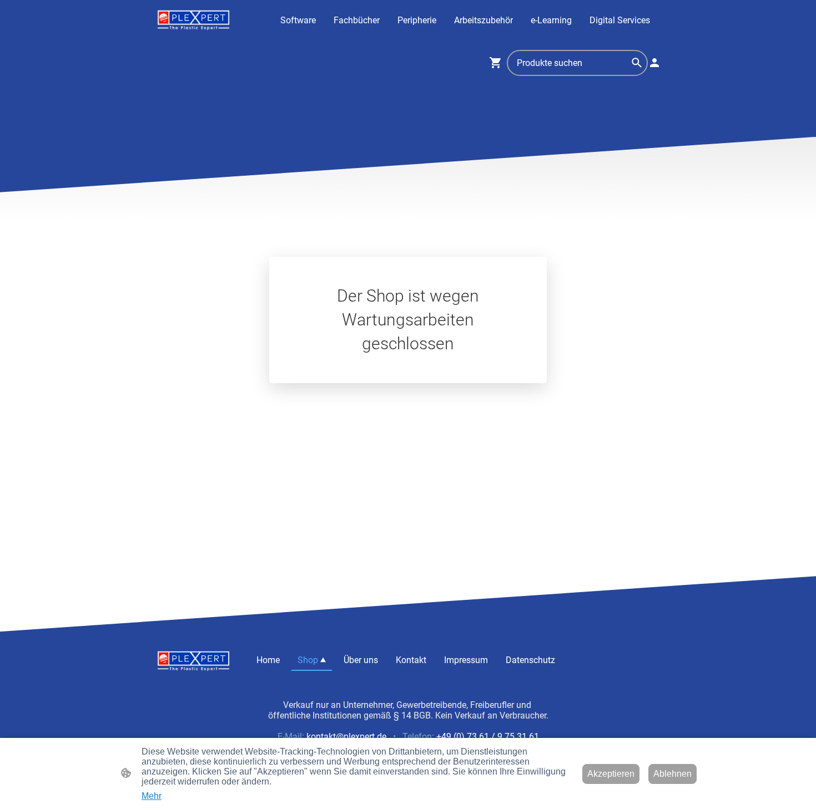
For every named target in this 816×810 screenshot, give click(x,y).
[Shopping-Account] (654, 62)
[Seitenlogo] (193, 20)
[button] (636, 62)
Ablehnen (672, 773)
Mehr (152, 796)
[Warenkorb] (498, 62)
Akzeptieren (610, 773)
